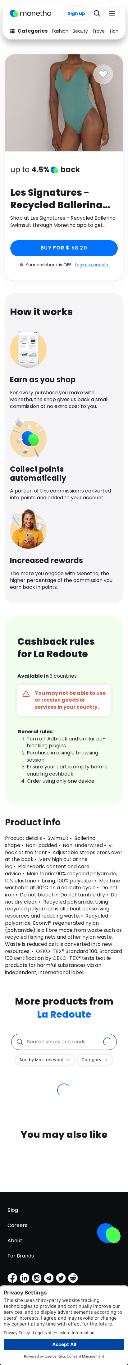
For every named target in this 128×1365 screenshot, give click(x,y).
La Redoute (64, 1014)
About (14, 1240)
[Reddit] (73, 1278)
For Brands (20, 1255)
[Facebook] (12, 1278)
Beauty (80, 31)
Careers (17, 1225)
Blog (12, 1210)
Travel (99, 31)
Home (116, 31)
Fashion (60, 31)
